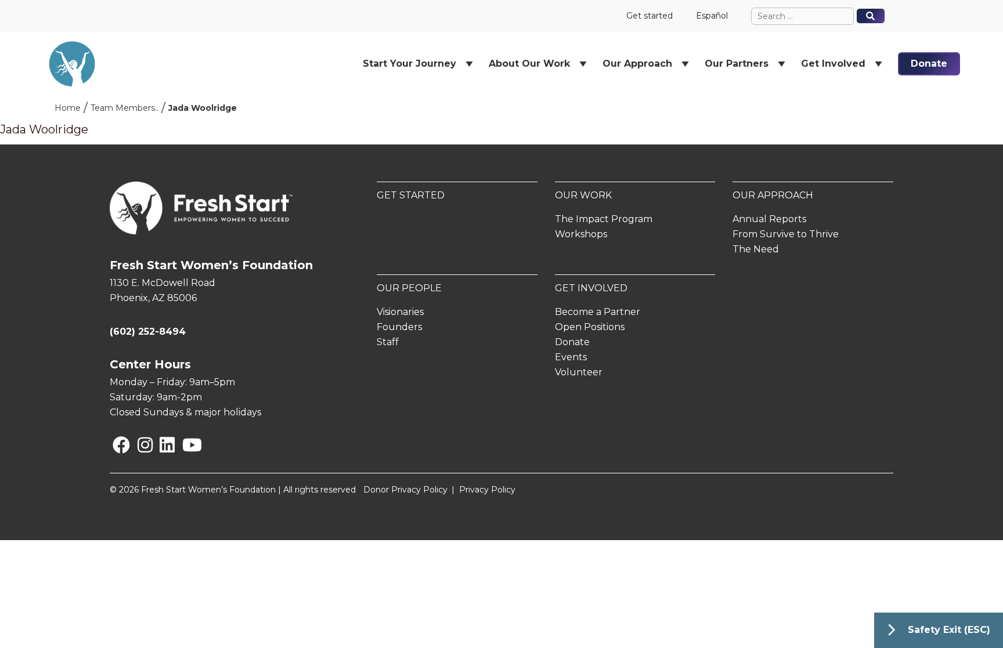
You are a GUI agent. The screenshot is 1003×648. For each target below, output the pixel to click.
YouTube (184, 444)
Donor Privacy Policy (405, 489)
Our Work (583, 195)
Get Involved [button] (833, 63)
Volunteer (578, 372)
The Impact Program (603, 219)
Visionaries (400, 311)
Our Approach (773, 195)
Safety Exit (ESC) (949, 629)
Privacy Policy (487, 489)
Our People (409, 288)
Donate (929, 63)
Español (712, 15)
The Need (756, 249)
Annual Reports (769, 219)
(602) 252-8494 (148, 331)
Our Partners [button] (737, 63)
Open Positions (590, 326)
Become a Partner (597, 311)
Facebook (115, 444)
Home (68, 108)
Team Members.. (124, 108)
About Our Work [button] (529, 63)
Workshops (581, 234)
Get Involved (591, 288)
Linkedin (162, 444)
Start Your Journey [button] (409, 63)
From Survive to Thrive (786, 234)
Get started (649, 15)
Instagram (140, 444)
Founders (399, 326)
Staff (388, 341)
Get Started (411, 195)
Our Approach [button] (637, 63)
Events (571, 357)
